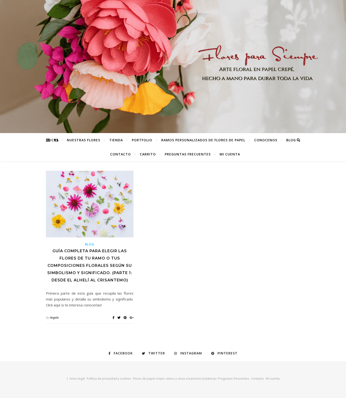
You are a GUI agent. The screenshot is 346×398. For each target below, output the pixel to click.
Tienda (116, 140)
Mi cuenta (230, 154)
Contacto (120, 154)
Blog (291, 140)
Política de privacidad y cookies (109, 378)
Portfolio (142, 140)
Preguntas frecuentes (188, 154)
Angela (54, 317)
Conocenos (265, 140)
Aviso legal (77, 378)
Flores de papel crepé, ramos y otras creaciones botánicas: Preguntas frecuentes (191, 378)
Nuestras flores (83, 140)
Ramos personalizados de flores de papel (203, 140)
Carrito (148, 154)
